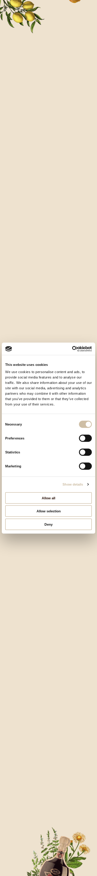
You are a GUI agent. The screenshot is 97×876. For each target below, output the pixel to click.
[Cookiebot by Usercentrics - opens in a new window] (72, 349)
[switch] (85, 438)
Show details (72, 484)
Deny (48, 524)
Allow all (48, 498)
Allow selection (49, 511)
